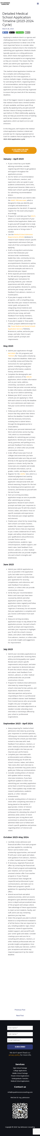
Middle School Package (20, 1073)
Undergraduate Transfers (20, 1078)
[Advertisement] (20, 981)
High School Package (20, 1068)
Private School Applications (20, 1076)
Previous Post (20, 1010)
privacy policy (14, 1055)
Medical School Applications (20, 1081)
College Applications (20, 1071)
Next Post (20, 1015)
